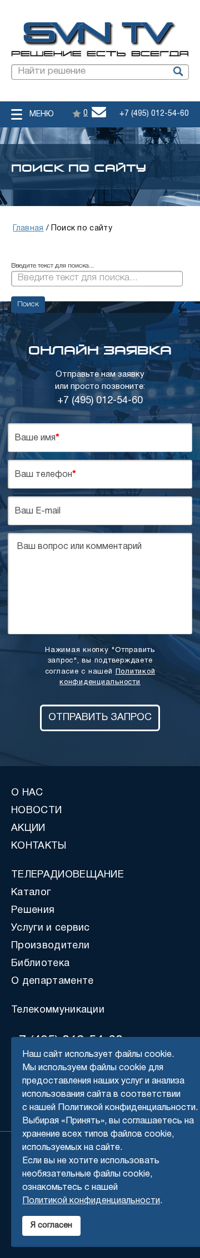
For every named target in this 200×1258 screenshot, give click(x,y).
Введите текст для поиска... (52, 266)
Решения (32, 910)
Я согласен (51, 1225)
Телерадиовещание (67, 875)
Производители (50, 946)
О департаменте (52, 981)
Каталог (31, 892)
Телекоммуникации (57, 1010)
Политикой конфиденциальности (91, 1201)
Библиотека (40, 963)
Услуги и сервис (50, 928)
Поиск (28, 304)
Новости (36, 810)
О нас (27, 793)
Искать (177, 72)
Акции (28, 828)
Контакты (39, 846)
